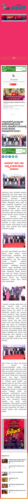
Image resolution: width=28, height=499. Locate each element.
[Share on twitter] (6, 156)
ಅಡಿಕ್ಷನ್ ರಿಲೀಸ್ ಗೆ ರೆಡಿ (13, 478)
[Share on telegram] (16, 156)
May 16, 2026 (12, 486)
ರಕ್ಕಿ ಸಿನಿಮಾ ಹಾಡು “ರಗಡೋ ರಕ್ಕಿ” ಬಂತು (16, 466)
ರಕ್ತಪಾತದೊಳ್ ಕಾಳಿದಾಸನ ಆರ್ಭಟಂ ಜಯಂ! (17, 490)
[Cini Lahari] (13, 75)
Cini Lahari (14, 80)
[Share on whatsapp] (13, 156)
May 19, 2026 (12, 467)
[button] (14, 58)
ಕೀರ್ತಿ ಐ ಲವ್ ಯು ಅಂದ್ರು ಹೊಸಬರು (16, 472)
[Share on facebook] (3, 156)
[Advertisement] (14, 37)
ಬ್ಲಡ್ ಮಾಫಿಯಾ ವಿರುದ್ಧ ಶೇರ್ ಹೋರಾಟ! (16, 484)
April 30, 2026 (12, 492)
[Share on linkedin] (9, 156)
